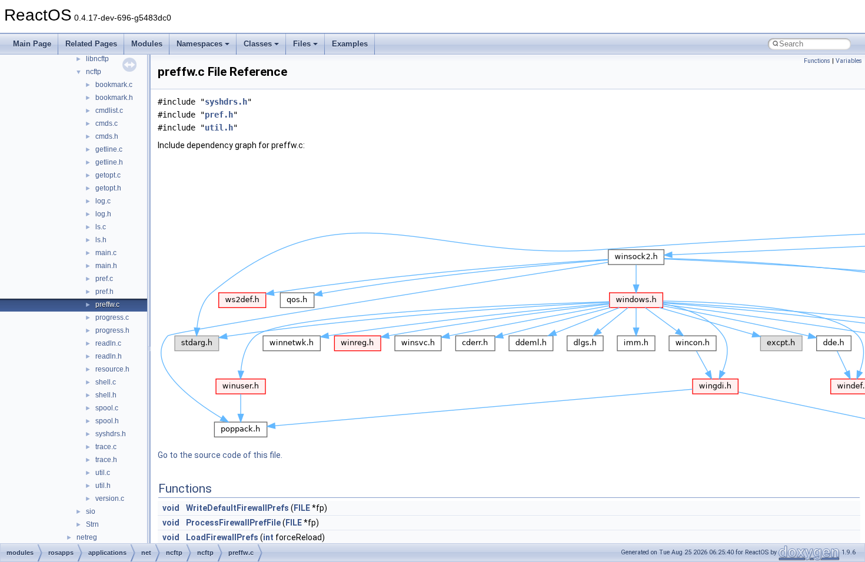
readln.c (108, 343)
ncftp (93, 72)
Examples (350, 43)
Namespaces (199, 43)
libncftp (97, 59)
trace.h (106, 460)
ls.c (100, 227)
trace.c (106, 447)
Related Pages (91, 43)
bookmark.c (113, 85)
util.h (103, 485)
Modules (146, 43)
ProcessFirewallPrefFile (233, 522)
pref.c (104, 279)
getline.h (109, 162)
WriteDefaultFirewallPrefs (237, 508)
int (268, 537)
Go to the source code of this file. (220, 455)
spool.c (106, 408)
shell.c (105, 382)
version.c (109, 498)
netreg (86, 537)
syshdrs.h (110, 434)
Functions (817, 61)
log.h (103, 214)
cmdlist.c (109, 110)
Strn (92, 524)
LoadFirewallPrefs (222, 537)
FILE (302, 508)
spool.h (107, 421)
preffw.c (107, 304)
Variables (849, 61)
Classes (258, 43)
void (170, 508)
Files (302, 43)
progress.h (112, 330)
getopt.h (108, 188)
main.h (106, 266)
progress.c (112, 317)
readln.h (108, 356)
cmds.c (106, 123)
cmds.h (106, 136)
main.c (106, 253)
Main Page (32, 43)
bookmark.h (114, 97)
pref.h (104, 291)
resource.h (112, 369)
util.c (102, 473)
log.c (103, 201)
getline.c (108, 149)
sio (90, 511)
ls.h (101, 240)
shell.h (106, 395)
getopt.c (108, 175)
